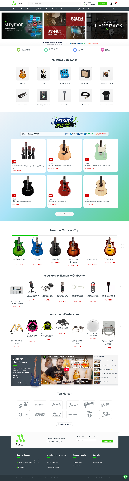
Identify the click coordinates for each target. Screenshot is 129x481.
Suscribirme (107, 441)
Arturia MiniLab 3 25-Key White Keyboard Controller (17, 302)
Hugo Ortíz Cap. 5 (105, 377)
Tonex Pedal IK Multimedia (107, 365)
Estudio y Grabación (79, 9)
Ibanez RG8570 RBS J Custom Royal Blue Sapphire (37, 259)
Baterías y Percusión (52, 9)
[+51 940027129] (84, 4)
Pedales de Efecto (64, 83)
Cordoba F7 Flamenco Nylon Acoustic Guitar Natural (97, 201)
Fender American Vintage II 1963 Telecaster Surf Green (98, 165)
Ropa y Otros (112, 9)
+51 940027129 (90, 4)
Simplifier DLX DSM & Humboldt (107, 373)
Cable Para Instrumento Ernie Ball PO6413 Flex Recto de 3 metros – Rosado (32, 336)
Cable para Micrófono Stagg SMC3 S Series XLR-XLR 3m (93, 296)
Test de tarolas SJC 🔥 (106, 369)
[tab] (105, 361)
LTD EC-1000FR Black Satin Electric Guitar (55, 258)
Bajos (22, 9)
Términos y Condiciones (37, 477)
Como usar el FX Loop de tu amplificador (107, 360)
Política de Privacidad (48, 477)
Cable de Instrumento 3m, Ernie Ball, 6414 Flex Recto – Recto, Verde (47, 335)
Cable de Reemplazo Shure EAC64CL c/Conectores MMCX (78, 296)
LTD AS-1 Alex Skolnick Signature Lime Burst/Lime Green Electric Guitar (18, 259)
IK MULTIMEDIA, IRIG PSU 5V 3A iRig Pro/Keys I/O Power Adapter (62, 329)
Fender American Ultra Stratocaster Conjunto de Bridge (78, 342)
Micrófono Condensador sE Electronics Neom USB (32, 295)
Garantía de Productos (59, 477)
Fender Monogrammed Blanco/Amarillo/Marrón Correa (16, 342)
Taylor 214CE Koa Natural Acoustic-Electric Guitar (59, 165)
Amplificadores (39, 9)
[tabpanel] (67, 369)
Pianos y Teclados (66, 9)
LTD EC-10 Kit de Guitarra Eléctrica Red (57, 201)
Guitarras (15, 9)
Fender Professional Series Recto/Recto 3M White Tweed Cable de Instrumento (108, 342)
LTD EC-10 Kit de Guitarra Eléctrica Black (21, 201)
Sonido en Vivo (92, 9)
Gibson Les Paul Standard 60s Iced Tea (110, 258)
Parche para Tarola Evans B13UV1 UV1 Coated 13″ (93, 334)
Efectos (29, 9)
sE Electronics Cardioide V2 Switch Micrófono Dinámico (108, 295)
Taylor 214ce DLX (104, 381)
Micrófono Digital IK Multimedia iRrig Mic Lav (47, 295)
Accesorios (102, 9)
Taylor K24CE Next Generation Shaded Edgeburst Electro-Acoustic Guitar (73, 260)
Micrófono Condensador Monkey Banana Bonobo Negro (62, 296)
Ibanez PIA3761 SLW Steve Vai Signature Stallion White (92, 259)
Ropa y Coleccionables (106, 105)
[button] (4, 26)
